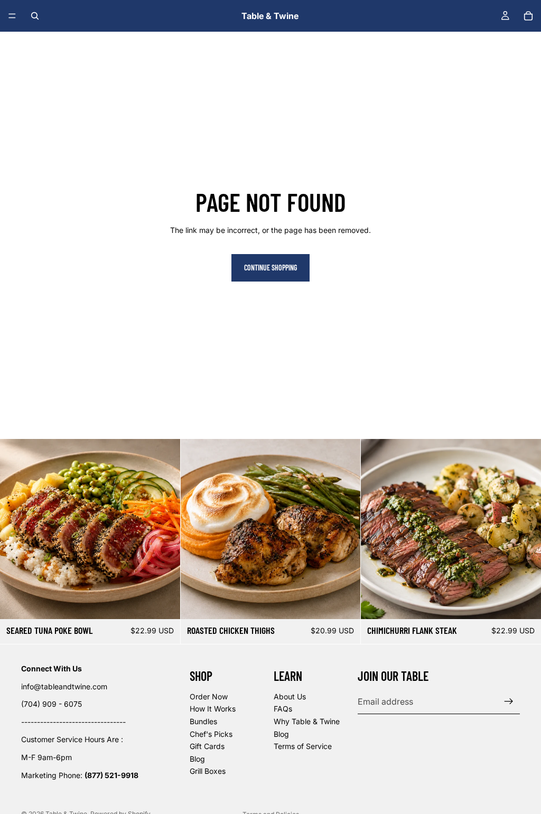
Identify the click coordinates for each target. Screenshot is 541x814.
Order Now (209, 696)
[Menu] (12, 16)
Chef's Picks (211, 733)
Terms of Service (303, 746)
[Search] (34, 15)
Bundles (203, 721)
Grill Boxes (208, 771)
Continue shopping (270, 267)
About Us (290, 696)
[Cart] (528, 15)
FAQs (283, 709)
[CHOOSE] (163, 602)
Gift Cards (207, 746)
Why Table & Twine (307, 721)
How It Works (213, 709)
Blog (197, 758)
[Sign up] (509, 701)
